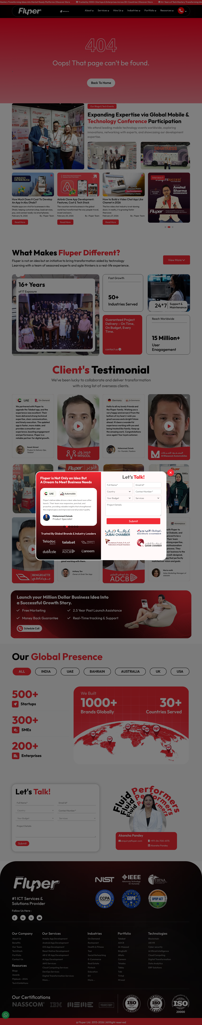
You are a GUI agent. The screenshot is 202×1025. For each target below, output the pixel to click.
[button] (64, 526)
